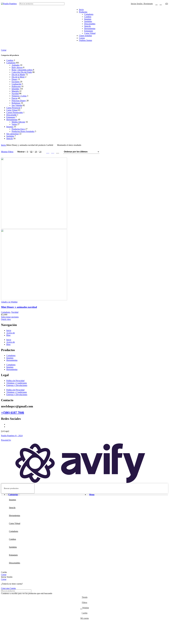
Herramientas (89, 28)
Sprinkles (88, 21)
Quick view (6, 319)
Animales (16, 65)
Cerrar (3, 50)
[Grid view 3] (52, 152)
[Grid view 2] (47, 152)
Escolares (16, 82)
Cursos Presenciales (14, 112)
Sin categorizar (12, 134)
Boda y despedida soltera (22, 70)
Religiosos (16, 103)
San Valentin (17, 105)
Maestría (15, 91)
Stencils (87, 26)
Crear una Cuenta (8, 588)
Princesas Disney (19, 100)
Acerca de (10, 333)
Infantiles (15, 89)
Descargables (89, 24)
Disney (15, 79)
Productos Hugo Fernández (23, 131)
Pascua (14, 98)
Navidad (15, 93)
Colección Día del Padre (22, 72)
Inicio (3, 145)
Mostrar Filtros (7, 152)
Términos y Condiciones (16, 383)
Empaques (88, 31)
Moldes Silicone (18, 122)
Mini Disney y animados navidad (19, 307)
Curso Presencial (13, 108)
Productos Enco (18, 129)
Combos (87, 17)
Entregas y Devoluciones (16, 385)
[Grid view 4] (57, 152)
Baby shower (17, 67)
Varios (14, 124)
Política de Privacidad (15, 380)
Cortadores (88, 14)
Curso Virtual (89, 33)
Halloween (16, 86)
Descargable (11, 115)
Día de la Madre (18, 74)
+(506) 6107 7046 (12, 412)
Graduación (16, 84)
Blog (8, 335)
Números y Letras (19, 96)
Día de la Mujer (18, 77)
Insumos (87, 19)
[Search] (124, 3)
